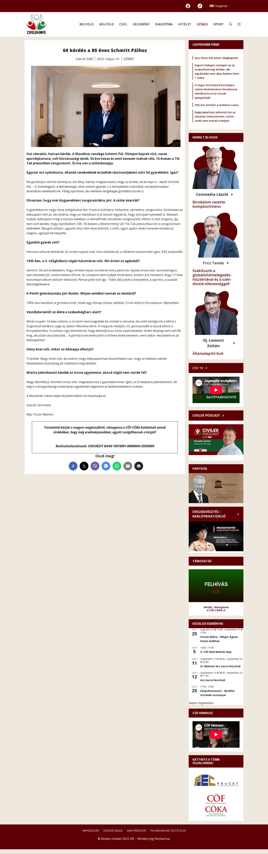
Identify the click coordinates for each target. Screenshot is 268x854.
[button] (230, 24)
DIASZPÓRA (164, 24)
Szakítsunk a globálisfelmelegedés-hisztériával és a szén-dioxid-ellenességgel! (212, 277)
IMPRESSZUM (90, 830)
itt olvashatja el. (94, 396)
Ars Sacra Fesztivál (212, 680)
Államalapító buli (208, 353)
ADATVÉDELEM (136, 830)
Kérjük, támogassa (216, 607)
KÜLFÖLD (106, 24)
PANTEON (200, 469)
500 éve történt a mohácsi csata (216, 105)
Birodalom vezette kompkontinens (209, 204)
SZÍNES (202, 24)
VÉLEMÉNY (141, 24)
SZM (90, 59)
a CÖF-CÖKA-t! (216, 610)
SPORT (218, 24)
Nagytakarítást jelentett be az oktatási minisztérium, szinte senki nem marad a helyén (215, 116)
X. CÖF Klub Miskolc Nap (216, 652)
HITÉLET (184, 24)
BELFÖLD (86, 24)
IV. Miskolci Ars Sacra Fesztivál (220, 666)
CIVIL (123, 24)
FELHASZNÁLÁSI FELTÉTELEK (168, 830)
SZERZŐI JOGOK (113, 830)
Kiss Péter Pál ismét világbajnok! (216, 58)
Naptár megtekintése (201, 703)
